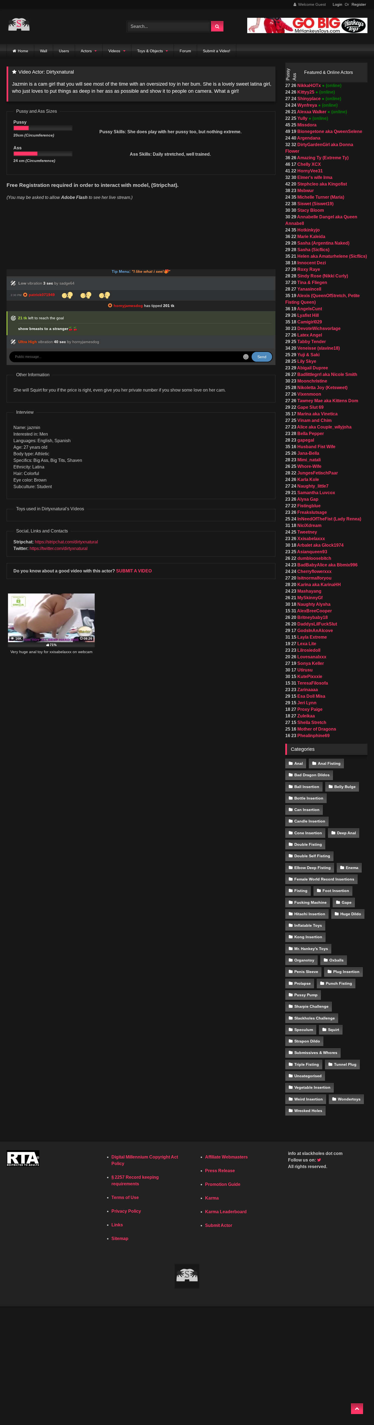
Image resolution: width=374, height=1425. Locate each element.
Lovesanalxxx (311, 656)
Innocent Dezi (311, 262)
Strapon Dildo (307, 1041)
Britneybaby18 (312, 617)
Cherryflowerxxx (314, 571)
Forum (185, 51)
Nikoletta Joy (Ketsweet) (321, 387)
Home (23, 51)
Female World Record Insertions (324, 879)
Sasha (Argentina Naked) (322, 243)
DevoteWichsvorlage (318, 328)
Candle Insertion (309, 821)
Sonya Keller (310, 663)
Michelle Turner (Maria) (320, 197)
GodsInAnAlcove (314, 630)
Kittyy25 (305, 92)
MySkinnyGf (309, 597)
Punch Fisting (339, 983)
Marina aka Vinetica (317, 414)
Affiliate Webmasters (226, 1157)
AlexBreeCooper (314, 611)
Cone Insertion (308, 833)
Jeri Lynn (306, 702)
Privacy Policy (126, 1211)
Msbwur (305, 190)
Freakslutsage (311, 512)
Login (337, 4)
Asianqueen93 (311, 551)
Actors (86, 51)
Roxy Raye (308, 269)
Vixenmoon (308, 394)
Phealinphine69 (313, 735)
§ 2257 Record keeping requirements (135, 1180)
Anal (298, 763)
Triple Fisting (306, 1064)
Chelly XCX (308, 164)
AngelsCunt (309, 308)
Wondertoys (349, 1099)
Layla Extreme (311, 637)
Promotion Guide (222, 1184)
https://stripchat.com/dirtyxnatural (66, 542)
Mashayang (308, 591)
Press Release (220, 1170)
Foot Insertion (336, 890)
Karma (212, 1198)
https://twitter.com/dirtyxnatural (59, 548)
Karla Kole (307, 479)
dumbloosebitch (313, 558)
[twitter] (319, 1160)
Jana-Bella (307, 453)
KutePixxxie (309, 676)
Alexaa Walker (311, 111)
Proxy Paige (309, 709)
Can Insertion (307, 809)
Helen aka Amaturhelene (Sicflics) (331, 256)
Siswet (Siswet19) (314, 203)
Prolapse (302, 983)
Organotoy (304, 960)
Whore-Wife (308, 466)
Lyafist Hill (307, 315)
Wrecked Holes (308, 1110)
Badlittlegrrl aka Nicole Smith (326, 374)
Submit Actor (218, 1225)
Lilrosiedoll (308, 650)
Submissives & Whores (315, 1052)
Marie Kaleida (310, 236)
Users (64, 51)
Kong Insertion (308, 937)
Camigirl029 (309, 322)
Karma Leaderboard (226, 1211)
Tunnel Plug (345, 1064)
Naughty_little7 (312, 486)
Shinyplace (309, 98)
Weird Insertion (308, 1099)
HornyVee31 (309, 171)
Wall (43, 51)
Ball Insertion (306, 786)
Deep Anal (346, 833)
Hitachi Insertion (309, 914)
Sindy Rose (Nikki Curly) (322, 276)
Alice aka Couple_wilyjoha (324, 427)
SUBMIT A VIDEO (134, 571)
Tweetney (306, 532)
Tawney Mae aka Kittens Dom (327, 400)
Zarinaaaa (307, 689)
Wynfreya (307, 105)
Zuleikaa (305, 716)
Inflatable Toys (308, 925)
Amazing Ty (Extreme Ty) (322, 157)
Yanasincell (308, 289)
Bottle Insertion (308, 798)
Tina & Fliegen (311, 282)
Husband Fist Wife (315, 446)
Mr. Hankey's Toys (311, 948)
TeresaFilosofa (312, 683)
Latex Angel (309, 335)
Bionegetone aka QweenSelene (329, 131)
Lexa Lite (306, 643)
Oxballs (336, 960)
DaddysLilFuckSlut (316, 624)
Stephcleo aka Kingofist (321, 184)
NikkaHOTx (309, 85)
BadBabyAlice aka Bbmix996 (327, 565)
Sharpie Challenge (311, 1006)
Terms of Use (125, 1197)
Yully (302, 118)
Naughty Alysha (313, 604)
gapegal (305, 440)
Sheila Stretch (311, 722)
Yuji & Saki (308, 354)
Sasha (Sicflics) (312, 249)
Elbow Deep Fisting (312, 867)
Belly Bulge (345, 786)
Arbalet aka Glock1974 (320, 545)
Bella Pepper (310, 433)
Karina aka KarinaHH (318, 584)
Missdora (306, 125)
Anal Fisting (329, 763)
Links (117, 1225)
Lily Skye (306, 361)
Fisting (300, 890)
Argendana (308, 138)
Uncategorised (308, 1076)
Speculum (303, 1029)
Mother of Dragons (316, 729)
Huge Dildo (350, 914)
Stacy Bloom (310, 210)
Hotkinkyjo (308, 230)
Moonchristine (311, 381)
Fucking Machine (310, 902)
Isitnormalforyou (314, 578)
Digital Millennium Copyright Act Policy (144, 1160)
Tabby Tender (311, 341)
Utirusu (304, 670)
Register (359, 4)
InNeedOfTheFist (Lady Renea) (328, 519)
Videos (114, 51)
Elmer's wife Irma (314, 177)
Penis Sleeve (306, 971)
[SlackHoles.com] (19, 26)
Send (261, 357)
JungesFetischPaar (317, 473)
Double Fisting (308, 844)
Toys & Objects (150, 51)
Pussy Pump (306, 995)
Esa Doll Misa (310, 696)
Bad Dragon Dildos (312, 775)
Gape (347, 902)
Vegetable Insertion (312, 1087)
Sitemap (119, 1238)
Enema (352, 867)
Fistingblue (308, 505)
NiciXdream (308, 525)
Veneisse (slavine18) (318, 348)
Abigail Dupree (312, 368)
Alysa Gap (307, 499)
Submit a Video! (216, 51)
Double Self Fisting (312, 856)
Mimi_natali (308, 459)
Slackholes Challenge (314, 1018)
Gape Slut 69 (310, 407)
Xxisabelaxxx (310, 538)
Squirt (333, 1029)
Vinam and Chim (314, 420)
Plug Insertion (346, 971)
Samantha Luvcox (315, 492)
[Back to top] (357, 1408)
